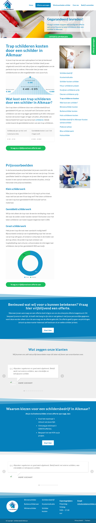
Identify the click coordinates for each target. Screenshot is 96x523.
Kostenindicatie (66, 77)
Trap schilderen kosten (69, 98)
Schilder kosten (45, 509)
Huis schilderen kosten (69, 115)
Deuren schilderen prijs (69, 94)
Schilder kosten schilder (69, 81)
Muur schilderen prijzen (69, 86)
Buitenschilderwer (30, 504)
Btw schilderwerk (67, 131)
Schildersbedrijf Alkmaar (21, 520)
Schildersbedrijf (66, 73)
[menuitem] (31, 5)
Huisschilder (65, 135)
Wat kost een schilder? (69, 102)
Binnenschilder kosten (69, 107)
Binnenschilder (30, 500)
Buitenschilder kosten (68, 111)
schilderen (39, 120)
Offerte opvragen (58, 36)
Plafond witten (66, 127)
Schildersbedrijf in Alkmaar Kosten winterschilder (74, 121)
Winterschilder (30, 508)
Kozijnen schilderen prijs (69, 90)
